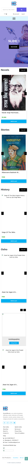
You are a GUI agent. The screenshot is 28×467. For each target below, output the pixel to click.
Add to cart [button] (14, 121)
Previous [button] (2, 93)
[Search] (21, 10)
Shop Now (14, 343)
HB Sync (22, 457)
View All (23, 70)
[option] (14, 98)
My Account (17, 429)
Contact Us (6, 433)
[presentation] (21, 310)
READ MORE (14, 46)
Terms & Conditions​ (19, 433)
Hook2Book (15, 457)
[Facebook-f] (4, 423)
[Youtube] (14, 423)
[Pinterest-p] (11, 423)
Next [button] (25, 93)
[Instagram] (7, 423)
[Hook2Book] (14, 4)
